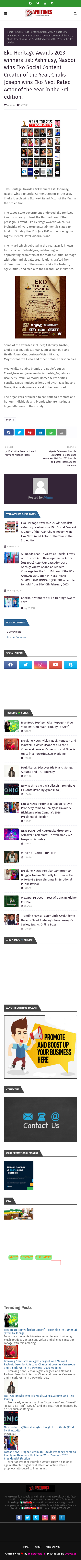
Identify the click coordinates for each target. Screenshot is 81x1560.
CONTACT (27, 1257)
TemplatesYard (36, 1553)
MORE (55, 1262)
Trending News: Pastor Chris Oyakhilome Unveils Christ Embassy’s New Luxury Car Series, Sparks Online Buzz (48, 920)
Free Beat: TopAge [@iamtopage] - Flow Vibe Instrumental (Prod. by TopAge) (47, 725)
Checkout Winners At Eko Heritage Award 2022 (48, 600)
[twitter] (37, 3)
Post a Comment (17, 637)
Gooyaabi (70, 1553)
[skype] (51, 3)
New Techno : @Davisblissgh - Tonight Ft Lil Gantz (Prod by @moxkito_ (48, 788)
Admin (11, 105)
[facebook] (30, 3)
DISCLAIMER (44, 1257)
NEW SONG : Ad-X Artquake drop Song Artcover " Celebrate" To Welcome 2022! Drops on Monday (47, 835)
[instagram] (45, 3)
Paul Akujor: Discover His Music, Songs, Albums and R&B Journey (47, 770)
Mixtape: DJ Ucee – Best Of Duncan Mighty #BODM (48, 900)
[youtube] (55, 665)
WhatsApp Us (53, 1547)
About (38, 1547)
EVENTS (19, 32)
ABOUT (13, 1257)
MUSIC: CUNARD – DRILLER (38, 853)
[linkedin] (62, 1517)
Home (10, 32)
